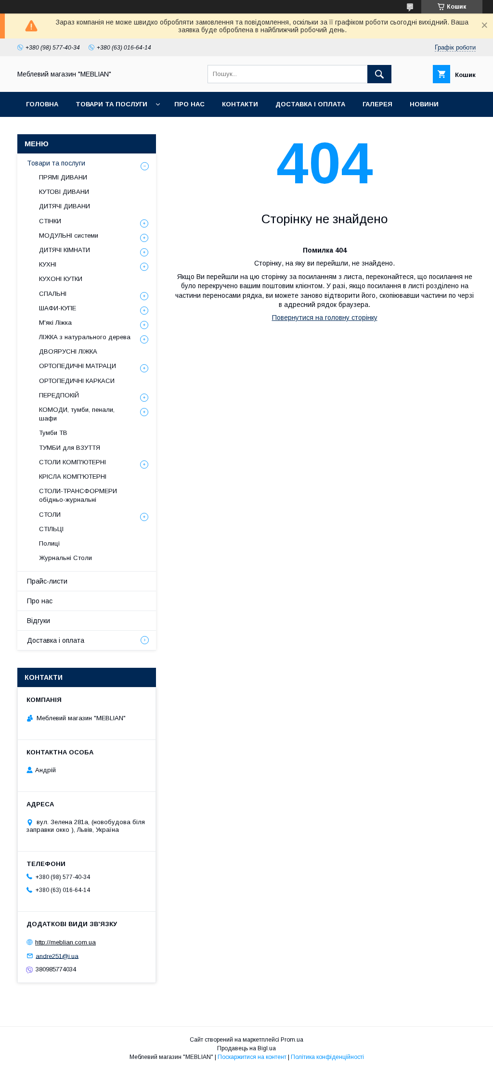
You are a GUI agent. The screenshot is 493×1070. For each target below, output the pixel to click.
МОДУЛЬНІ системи (68, 235)
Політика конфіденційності (327, 1057)
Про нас (189, 104)
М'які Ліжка (55, 322)
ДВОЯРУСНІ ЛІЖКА (68, 351)
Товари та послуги (111, 104)
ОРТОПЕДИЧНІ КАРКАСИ (77, 380)
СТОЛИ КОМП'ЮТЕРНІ (72, 462)
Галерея (377, 104)
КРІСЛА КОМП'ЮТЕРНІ (72, 476)
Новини (424, 104)
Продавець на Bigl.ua (246, 1048)
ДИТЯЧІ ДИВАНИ (64, 206)
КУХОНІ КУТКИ (60, 278)
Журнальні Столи (65, 557)
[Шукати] (379, 74)
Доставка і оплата (310, 104)
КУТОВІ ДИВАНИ (64, 191)
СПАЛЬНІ (52, 293)
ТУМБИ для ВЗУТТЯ (69, 447)
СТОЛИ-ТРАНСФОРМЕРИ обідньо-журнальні (78, 495)
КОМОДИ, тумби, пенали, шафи (77, 414)
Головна (42, 104)
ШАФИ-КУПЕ (57, 308)
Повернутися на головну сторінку (324, 317)
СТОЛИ (50, 514)
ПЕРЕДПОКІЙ (59, 395)
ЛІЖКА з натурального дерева (84, 337)
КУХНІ (47, 264)
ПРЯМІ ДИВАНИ (63, 177)
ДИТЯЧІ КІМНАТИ (64, 250)
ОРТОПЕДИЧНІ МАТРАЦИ (77, 365)
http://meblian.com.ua (65, 942)
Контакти (240, 104)
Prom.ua (292, 1039)
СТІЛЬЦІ (51, 529)
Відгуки (38, 620)
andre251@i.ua (57, 955)
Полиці (49, 543)
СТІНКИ (50, 221)
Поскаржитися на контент (252, 1057)
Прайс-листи (47, 581)
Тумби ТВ (53, 432)
